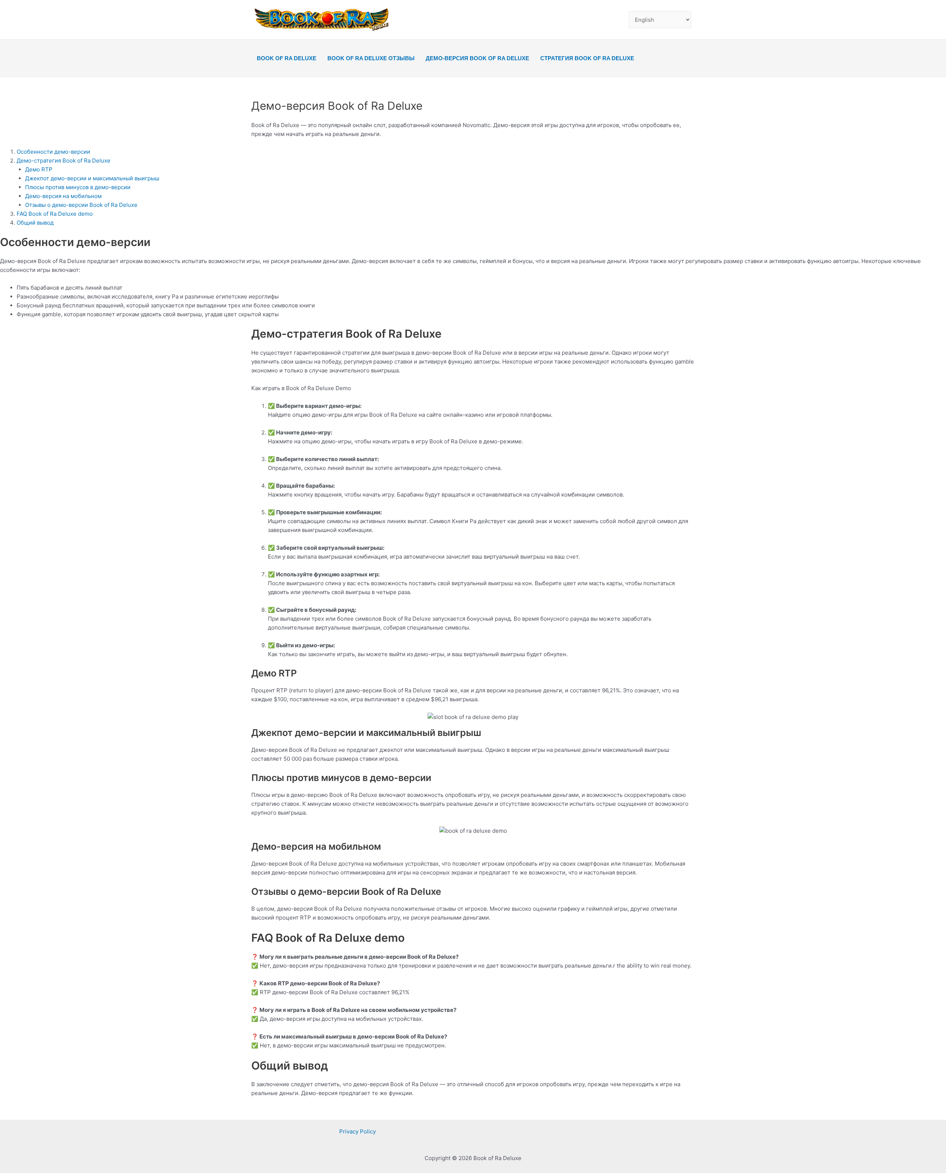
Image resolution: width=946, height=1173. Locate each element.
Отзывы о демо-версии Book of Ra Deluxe (81, 204)
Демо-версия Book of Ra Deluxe (477, 58)
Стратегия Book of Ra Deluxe (587, 58)
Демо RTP (38, 169)
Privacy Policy (357, 1131)
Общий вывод (35, 222)
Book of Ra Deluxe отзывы (371, 58)
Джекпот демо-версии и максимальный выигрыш (92, 178)
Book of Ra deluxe (286, 58)
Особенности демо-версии (53, 151)
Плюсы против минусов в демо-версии (77, 187)
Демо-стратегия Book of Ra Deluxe (63, 160)
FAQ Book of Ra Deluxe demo (55, 213)
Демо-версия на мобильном (63, 196)
